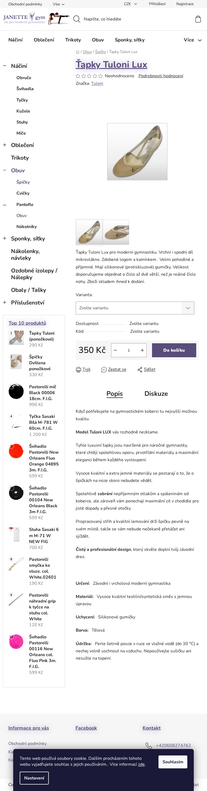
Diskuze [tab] (156, 393)
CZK (128, 3)
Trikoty (20, 158)
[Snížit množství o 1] (115, 350)
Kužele (23, 111)
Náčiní (19, 66)
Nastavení (34, 778)
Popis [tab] (114, 393)
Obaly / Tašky (28, 290)
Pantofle (24, 205)
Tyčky (22, 100)
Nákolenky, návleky (25, 254)
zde (141, 764)
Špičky (23, 182)
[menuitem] (15, 40)
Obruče (23, 78)
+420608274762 (173, 745)
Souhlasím (173, 762)
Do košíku (174, 350)
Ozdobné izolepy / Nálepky (34, 274)
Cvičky (22, 193)
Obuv (18, 170)
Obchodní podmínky (25, 4)
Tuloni (97, 83)
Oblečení (22, 145)
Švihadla (25, 89)
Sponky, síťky (28, 238)
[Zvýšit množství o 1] (142, 350)
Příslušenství (27, 302)
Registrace (185, 3)
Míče (21, 133)
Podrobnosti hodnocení (161, 76)
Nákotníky (26, 227)
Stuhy (22, 122)
